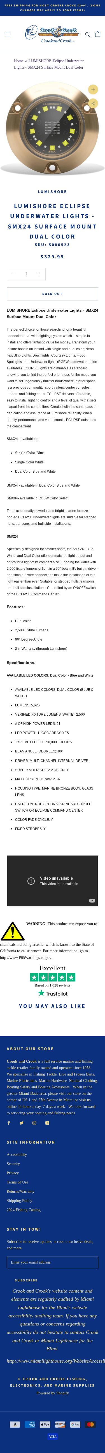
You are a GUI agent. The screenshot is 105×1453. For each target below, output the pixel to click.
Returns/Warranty (20, 1191)
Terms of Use (17, 1182)
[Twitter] (22, 1122)
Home (19, 61)
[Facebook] (9, 1122)
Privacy (13, 1173)
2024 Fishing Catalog (24, 1210)
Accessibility (17, 1155)
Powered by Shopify (52, 1393)
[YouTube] (47, 1122)
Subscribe (26, 1280)
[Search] (87, 34)
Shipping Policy (19, 1201)
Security (13, 1164)
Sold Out (52, 294)
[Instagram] (34, 1122)
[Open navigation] (8, 34)
